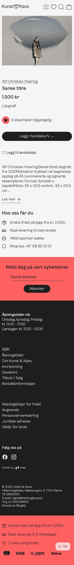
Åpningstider (13, 355)
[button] (61, 7)
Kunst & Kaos (22, 487)
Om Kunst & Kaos (17, 361)
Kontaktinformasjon (18, 383)
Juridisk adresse (16, 421)
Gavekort (9, 372)
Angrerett (10, 410)
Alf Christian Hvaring (20, 81)
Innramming (12, 366)
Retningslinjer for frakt (21, 404)
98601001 (13, 494)
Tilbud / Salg (12, 378)
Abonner (37, 288)
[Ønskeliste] (53, 7)
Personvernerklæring (20, 415)
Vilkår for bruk (14, 427)
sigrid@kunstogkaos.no (27, 498)
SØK (6, 349)
